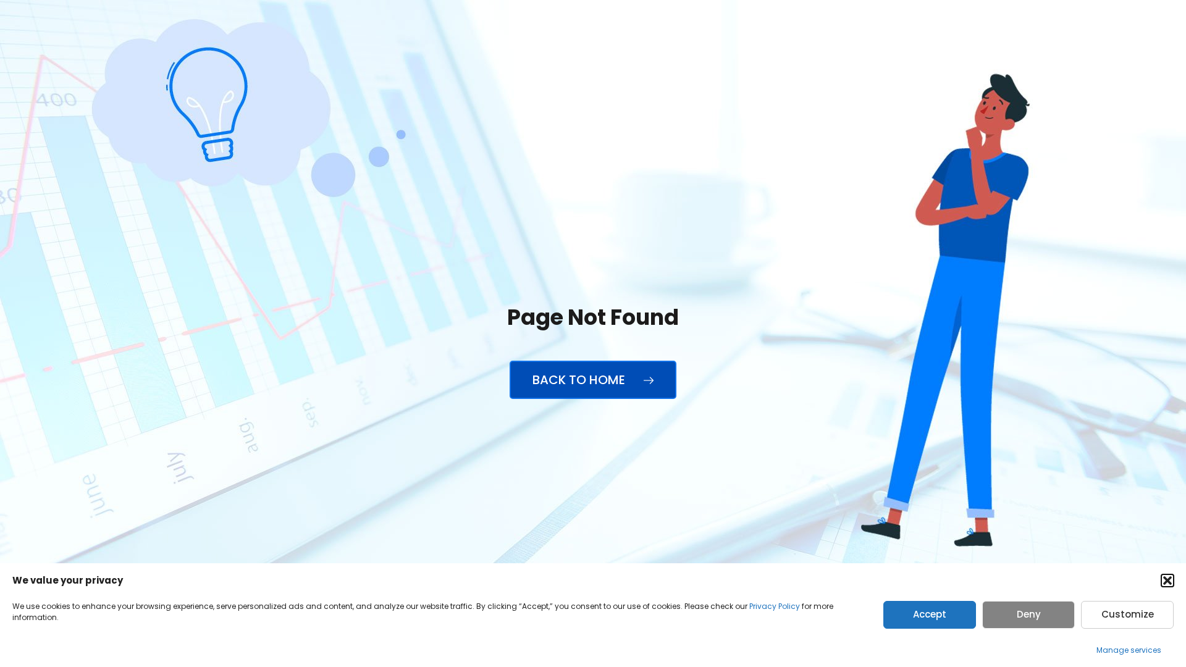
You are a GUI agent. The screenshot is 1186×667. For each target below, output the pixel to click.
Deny (1029, 614)
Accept (929, 614)
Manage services (1128, 650)
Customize (1127, 614)
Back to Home (580, 379)
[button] (1167, 580)
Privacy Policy (774, 606)
